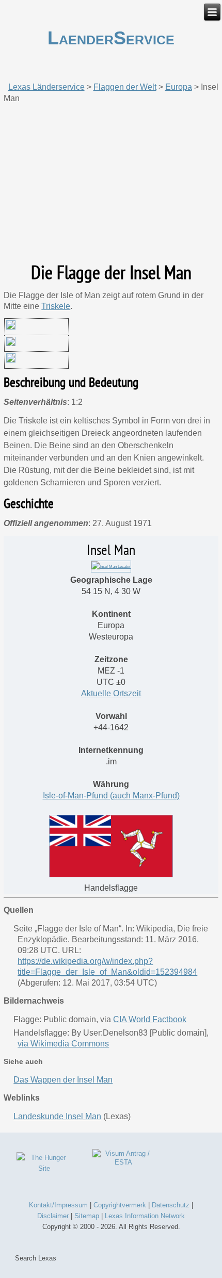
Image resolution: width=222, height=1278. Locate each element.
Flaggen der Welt (124, 87)
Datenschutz (170, 1205)
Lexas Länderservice (46, 87)
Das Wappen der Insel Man (63, 1079)
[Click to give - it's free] (44, 1168)
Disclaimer (53, 1216)
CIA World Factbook (149, 1019)
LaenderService (111, 37)
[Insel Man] (111, 566)
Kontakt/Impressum (58, 1205)
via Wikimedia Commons (63, 1043)
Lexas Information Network (145, 1216)
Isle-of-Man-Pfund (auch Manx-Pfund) (111, 795)
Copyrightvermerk (119, 1205)
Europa (178, 87)
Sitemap (86, 1216)
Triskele (55, 306)
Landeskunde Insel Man (57, 1116)
